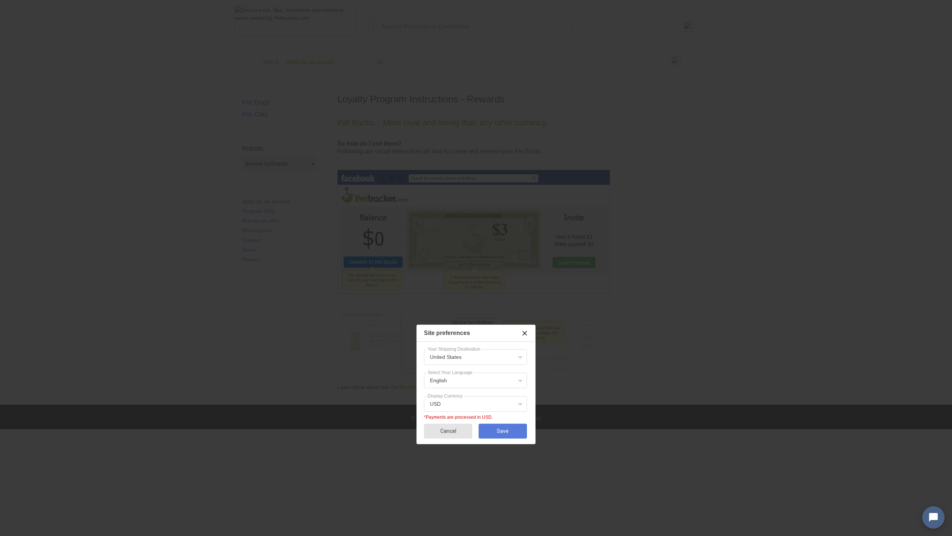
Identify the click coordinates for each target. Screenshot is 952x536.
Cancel (448, 431)
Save (503, 431)
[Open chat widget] (933, 517)
